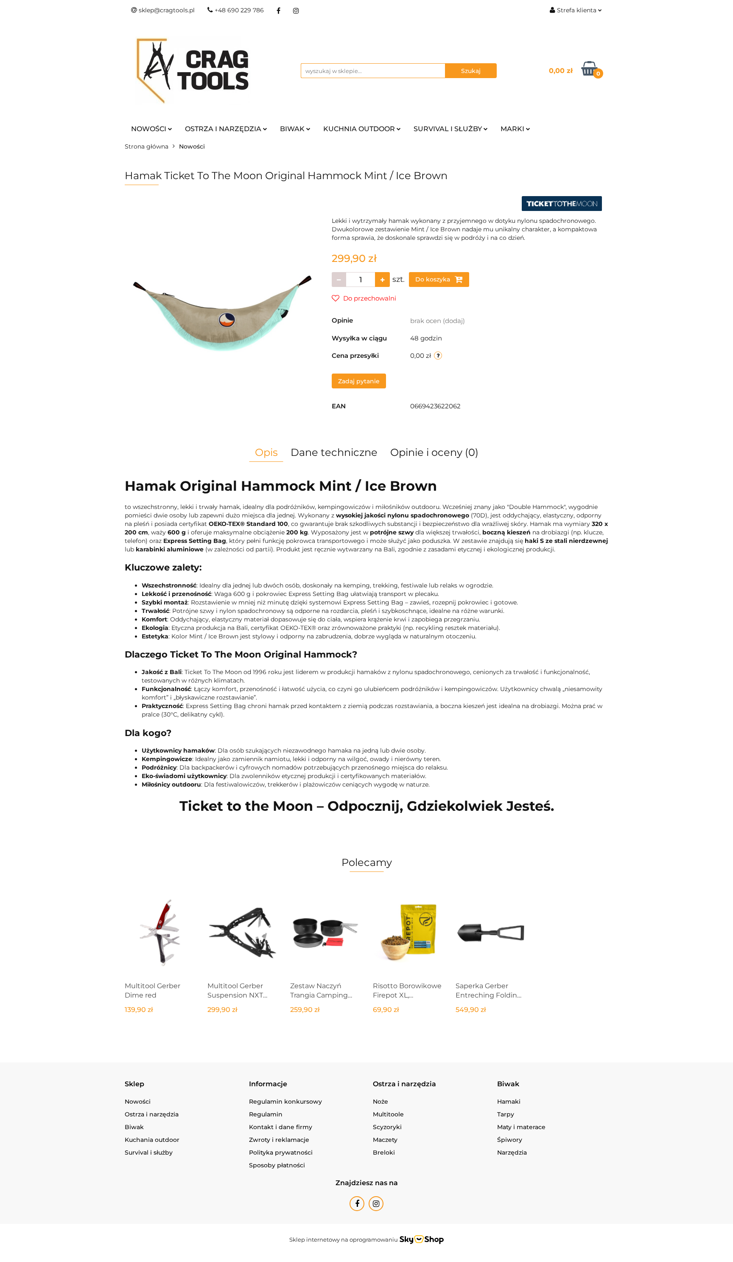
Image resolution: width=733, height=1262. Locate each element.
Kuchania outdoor (152, 1140)
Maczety (385, 1140)
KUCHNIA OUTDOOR (360, 129)
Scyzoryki (387, 1127)
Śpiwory (509, 1140)
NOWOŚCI (149, 129)
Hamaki (508, 1101)
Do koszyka (433, 279)
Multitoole (388, 1114)
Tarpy (505, 1114)
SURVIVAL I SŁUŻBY (449, 129)
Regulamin (266, 1114)
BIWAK (293, 129)
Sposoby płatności (277, 1165)
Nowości (138, 1101)
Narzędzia (512, 1152)
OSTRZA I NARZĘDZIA (224, 129)
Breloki (384, 1152)
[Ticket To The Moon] (562, 203)
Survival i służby (149, 1152)
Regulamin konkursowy (285, 1101)
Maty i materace (521, 1127)
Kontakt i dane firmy (280, 1127)
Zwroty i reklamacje (279, 1140)
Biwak (134, 1127)
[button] (134, 1084)
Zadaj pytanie (359, 381)
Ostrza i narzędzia (152, 1114)
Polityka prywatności (281, 1152)
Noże (380, 1101)
